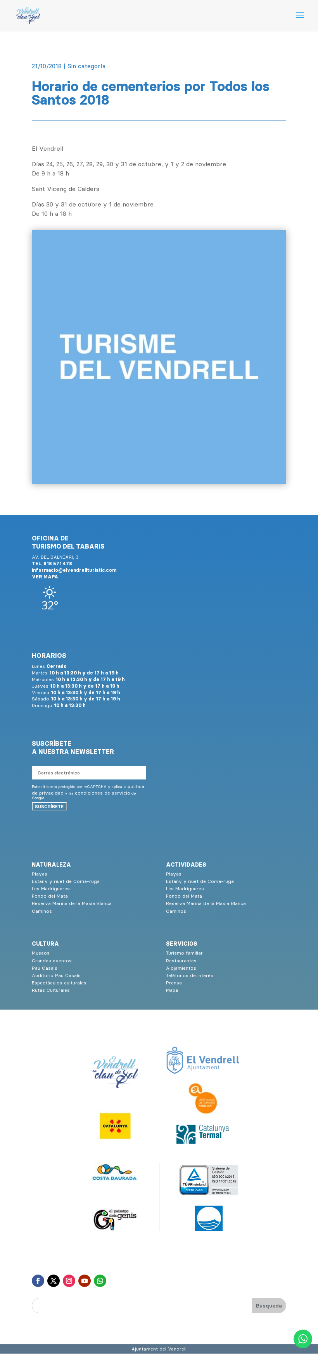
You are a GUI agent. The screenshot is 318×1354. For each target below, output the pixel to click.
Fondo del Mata (50, 896)
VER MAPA (45, 577)
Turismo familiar (184, 953)
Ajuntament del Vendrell (159, 1349)
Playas (39, 874)
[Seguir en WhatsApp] (100, 1281)
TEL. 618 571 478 (52, 563)
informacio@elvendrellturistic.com (74, 570)
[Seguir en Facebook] (38, 1281)
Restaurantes (181, 960)
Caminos (42, 911)
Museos (41, 953)
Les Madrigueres (51, 888)
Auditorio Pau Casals (56, 975)
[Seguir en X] (53, 1281)
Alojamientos (181, 968)
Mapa (172, 990)
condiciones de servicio (102, 793)
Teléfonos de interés (189, 975)
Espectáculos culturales (59, 983)
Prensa (174, 983)
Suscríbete (49, 806)
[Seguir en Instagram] (69, 1281)
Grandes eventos (52, 960)
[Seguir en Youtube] (84, 1281)
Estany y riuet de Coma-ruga (66, 881)
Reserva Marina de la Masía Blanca (72, 903)
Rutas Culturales (51, 990)
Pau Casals (44, 968)
